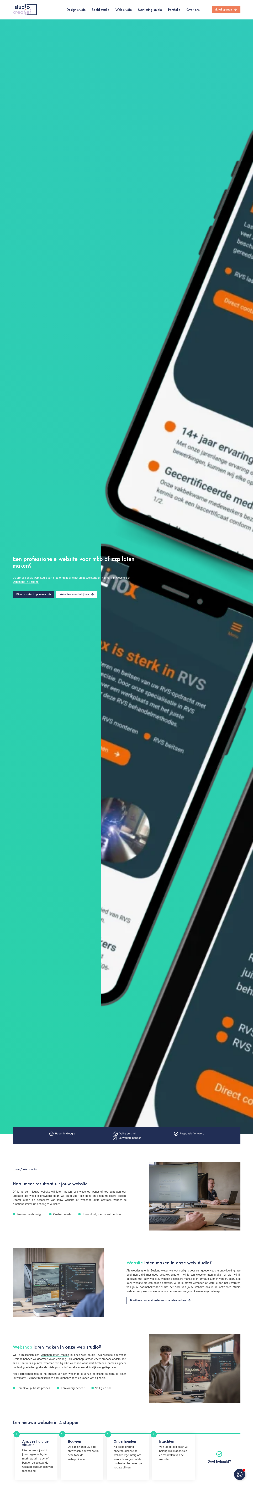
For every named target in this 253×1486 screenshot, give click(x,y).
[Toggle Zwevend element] (239, 1474)
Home (16, 1169)
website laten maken (209, 1274)
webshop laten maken (55, 1355)
